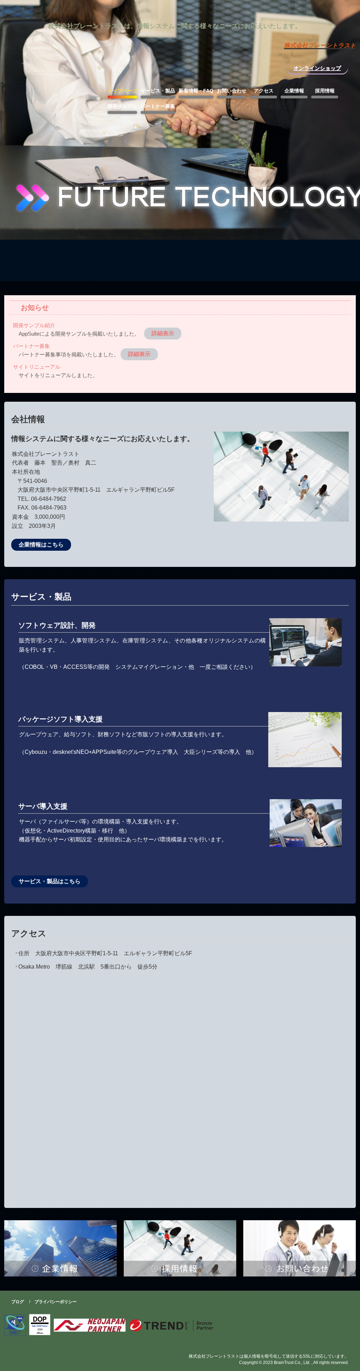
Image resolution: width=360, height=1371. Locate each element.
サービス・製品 (158, 90)
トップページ (122, 90)
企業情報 (294, 90)
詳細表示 (163, 333)
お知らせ (35, 307)
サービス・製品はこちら (50, 881)
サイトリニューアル (36, 367)
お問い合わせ (231, 90)
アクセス (264, 90)
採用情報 (325, 90)
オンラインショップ (317, 68)
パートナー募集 (158, 106)
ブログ (17, 1301)
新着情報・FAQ (196, 90)
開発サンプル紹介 (34, 325)
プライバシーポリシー (55, 1301)
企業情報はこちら (41, 545)
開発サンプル (122, 106)
